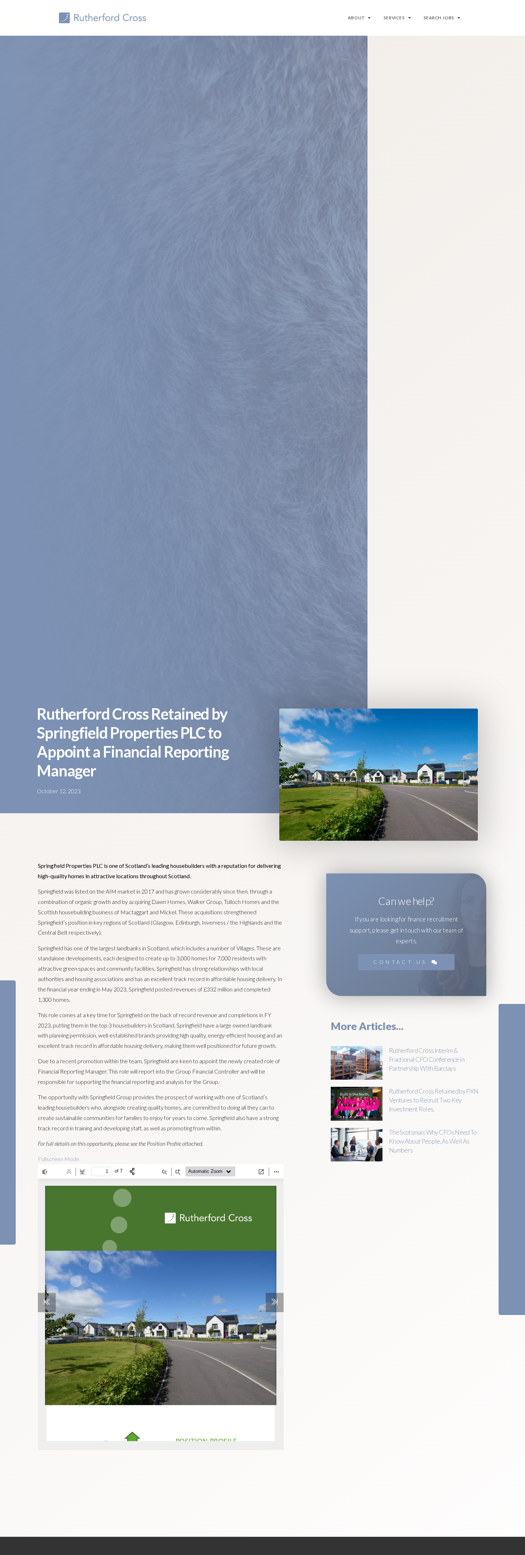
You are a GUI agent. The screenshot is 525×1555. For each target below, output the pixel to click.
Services (394, 17)
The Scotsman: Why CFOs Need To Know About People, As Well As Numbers (433, 1141)
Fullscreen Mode (58, 1158)
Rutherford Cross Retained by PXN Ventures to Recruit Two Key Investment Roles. (433, 1100)
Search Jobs (439, 17)
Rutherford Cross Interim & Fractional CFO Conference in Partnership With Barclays (426, 1059)
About (356, 17)
